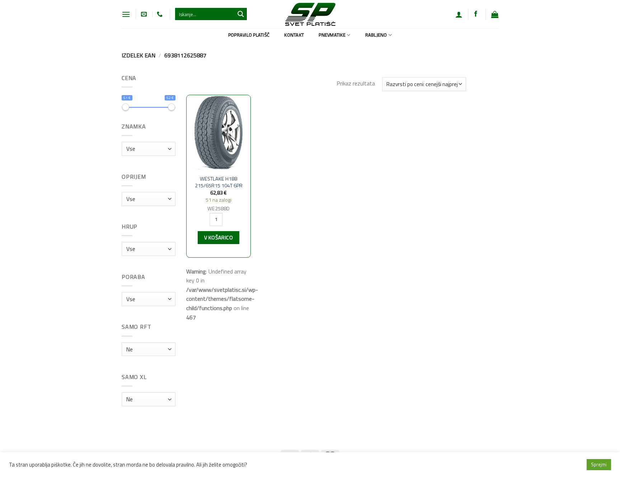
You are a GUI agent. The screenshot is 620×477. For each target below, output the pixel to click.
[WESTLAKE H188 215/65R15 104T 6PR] (218, 133)
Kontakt (294, 34)
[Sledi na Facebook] (476, 14)
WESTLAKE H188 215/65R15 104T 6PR (219, 182)
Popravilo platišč (248, 34)
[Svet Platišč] (310, 14)
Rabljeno (376, 34)
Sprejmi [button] (599, 464)
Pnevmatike (332, 34)
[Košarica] (494, 14)
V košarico (218, 238)
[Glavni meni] (126, 14)
